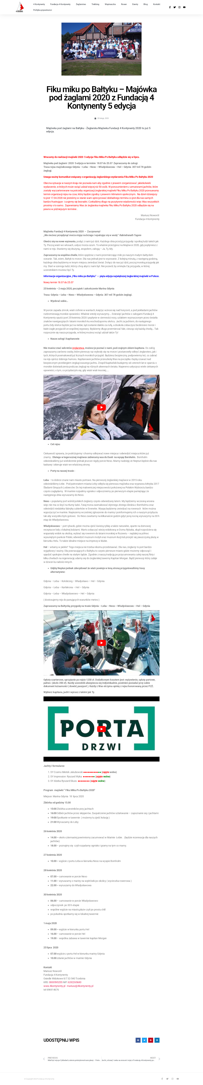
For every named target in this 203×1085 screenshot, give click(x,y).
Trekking (95, 4)
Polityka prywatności (42, 10)
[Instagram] (179, 7)
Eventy (135, 4)
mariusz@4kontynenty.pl (80, 985)
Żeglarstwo (81, 4)
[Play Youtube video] (102, 407)
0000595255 (55, 982)
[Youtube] (184, 7)
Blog (145, 4)
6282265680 (74, 982)
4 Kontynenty (39, 4)
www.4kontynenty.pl (54, 985)
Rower (124, 4)
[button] (138, 1040)
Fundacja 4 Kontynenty (60, 4)
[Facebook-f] (170, 7)
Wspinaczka (110, 4)
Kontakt (156, 4)
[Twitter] (174, 7)
